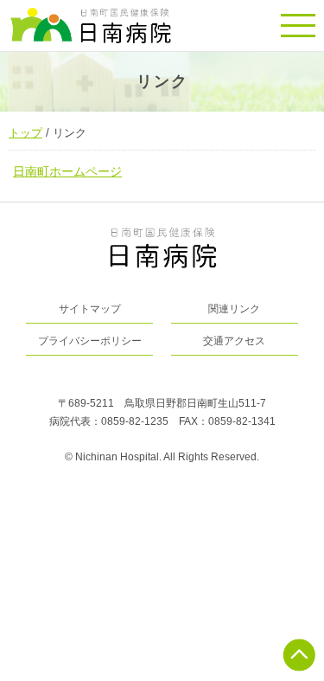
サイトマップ (90, 309)
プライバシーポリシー (90, 341)
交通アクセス (234, 341)
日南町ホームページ (67, 171)
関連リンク (234, 309)
